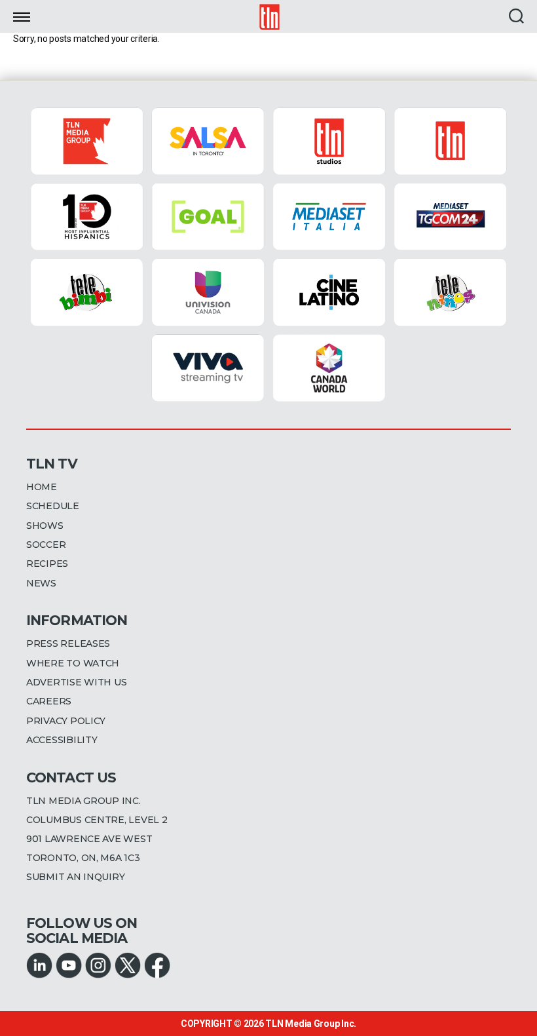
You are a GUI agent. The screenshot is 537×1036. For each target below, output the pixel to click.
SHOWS (45, 525)
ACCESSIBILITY (62, 740)
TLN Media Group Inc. (310, 1023)
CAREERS (48, 701)
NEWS (41, 583)
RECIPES (47, 563)
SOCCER (45, 544)
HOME (41, 487)
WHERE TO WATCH (72, 663)
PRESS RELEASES (68, 643)
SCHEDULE (52, 506)
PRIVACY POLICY (65, 721)
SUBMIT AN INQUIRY (75, 877)
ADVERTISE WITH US (76, 682)
